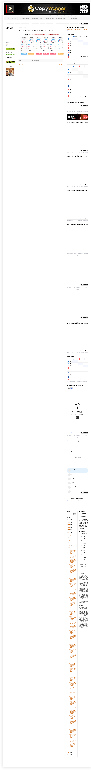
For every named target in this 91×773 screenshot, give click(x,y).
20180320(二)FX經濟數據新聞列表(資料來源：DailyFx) (72, 608)
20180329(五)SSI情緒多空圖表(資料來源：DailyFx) (72, 552)
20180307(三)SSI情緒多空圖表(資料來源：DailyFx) (72, 708)
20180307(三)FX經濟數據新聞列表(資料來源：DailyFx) (72, 703)
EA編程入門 (84, 16)
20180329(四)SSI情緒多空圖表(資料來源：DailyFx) (72, 566)
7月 (70, 542)
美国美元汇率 (11, 49)
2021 (69, 527)
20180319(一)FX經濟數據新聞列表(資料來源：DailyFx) (72, 627)
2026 (69, 519)
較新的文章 (21, 64)
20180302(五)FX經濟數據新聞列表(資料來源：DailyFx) (72, 731)
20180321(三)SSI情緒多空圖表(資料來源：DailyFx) (72, 604)
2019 (69, 530)
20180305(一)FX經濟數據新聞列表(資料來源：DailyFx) (72, 722)
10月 (70, 537)
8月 (70, 540)
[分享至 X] (35, 60)
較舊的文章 (60, 64)
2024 (69, 522)
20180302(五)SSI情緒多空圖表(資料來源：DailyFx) (72, 736)
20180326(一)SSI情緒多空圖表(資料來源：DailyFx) (72, 590)
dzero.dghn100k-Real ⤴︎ (37, 18)
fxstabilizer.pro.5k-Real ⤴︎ (61, 18)
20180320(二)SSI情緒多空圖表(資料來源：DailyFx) (72, 613)
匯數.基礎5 (76, 16)
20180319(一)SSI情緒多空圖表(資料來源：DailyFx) (72, 632)
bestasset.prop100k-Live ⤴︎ (10, 18)
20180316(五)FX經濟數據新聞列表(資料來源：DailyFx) (72, 637)
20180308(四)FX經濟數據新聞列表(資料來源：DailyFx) (72, 693)
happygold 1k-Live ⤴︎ (49, 18)
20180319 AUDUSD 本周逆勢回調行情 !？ (72, 623)
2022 (69, 525)
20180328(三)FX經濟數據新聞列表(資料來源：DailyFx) (72, 571)
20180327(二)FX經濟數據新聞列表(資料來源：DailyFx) (72, 580)
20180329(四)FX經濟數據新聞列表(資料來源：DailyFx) (72, 561)
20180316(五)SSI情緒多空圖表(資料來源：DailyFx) (72, 642)
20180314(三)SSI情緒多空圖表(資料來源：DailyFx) (72, 660)
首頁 (40, 64)
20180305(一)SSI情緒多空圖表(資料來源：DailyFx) (72, 726)
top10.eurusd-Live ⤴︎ (73, 18)
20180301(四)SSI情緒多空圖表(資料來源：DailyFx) (72, 745)
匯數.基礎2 (55, 16)
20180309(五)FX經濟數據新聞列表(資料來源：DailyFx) (72, 684)
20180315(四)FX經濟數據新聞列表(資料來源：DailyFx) (72, 646)
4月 (70, 547)
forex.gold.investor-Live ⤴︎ (24, 18)
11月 (70, 535)
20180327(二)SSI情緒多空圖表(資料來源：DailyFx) (72, 585)
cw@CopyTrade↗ (9, 16)
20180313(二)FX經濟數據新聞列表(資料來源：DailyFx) (72, 665)
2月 (70, 748)
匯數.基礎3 (62, 16)
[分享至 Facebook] (37, 60)
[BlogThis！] (34, 60)
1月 (70, 750)
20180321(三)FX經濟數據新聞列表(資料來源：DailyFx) (72, 599)
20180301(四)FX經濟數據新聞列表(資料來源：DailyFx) (72, 741)
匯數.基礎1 (48, 16)
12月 (70, 533)
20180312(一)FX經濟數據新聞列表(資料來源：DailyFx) (72, 675)
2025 (69, 520)
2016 (69, 754)
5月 (70, 545)
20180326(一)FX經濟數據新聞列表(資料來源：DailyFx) (72, 594)
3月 (70, 548)
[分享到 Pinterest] (38, 60)
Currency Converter (10, 54)
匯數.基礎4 (69, 16)
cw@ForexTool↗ (18, 16)
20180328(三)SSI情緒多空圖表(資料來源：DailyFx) (72, 575)
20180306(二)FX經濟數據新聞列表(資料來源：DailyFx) (72, 712)
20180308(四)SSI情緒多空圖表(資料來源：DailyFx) (72, 698)
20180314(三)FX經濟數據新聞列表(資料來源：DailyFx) (72, 656)
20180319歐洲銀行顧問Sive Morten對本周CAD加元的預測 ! (72, 618)
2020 (69, 529)
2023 (69, 524)
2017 (69, 752)
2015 (69, 755)
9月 (70, 538)
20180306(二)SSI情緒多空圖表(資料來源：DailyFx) (72, 717)
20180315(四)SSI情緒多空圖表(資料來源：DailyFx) (72, 651)
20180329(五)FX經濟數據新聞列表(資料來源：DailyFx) (72, 557)
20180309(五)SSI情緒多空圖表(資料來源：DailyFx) (72, 689)
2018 (69, 532)
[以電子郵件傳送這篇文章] (32, 60)
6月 (70, 543)
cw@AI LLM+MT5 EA (39, 16)
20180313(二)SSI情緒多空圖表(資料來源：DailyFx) (72, 670)
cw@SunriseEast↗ (28, 16)
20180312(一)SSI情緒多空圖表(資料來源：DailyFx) (72, 679)
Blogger (71, 763)
